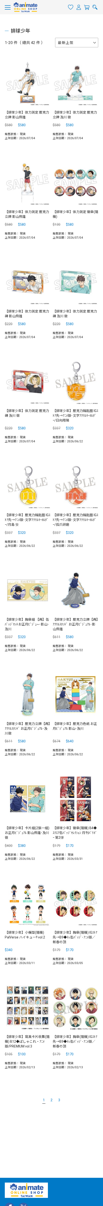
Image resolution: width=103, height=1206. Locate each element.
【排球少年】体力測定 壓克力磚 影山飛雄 (27, 313)
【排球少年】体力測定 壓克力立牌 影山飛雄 (27, 114)
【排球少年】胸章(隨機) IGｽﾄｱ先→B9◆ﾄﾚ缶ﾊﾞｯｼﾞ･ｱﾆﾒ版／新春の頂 (75, 937)
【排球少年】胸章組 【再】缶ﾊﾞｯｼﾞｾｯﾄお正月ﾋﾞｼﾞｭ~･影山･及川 (27, 624)
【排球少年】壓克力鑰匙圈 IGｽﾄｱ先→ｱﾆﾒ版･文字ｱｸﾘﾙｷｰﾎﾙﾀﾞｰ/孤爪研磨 (75, 519)
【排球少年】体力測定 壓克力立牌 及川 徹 (75, 114)
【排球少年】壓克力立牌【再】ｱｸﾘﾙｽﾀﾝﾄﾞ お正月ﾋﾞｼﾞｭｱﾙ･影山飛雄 (75, 624)
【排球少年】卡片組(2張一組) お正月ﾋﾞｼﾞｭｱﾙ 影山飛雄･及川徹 (27, 832)
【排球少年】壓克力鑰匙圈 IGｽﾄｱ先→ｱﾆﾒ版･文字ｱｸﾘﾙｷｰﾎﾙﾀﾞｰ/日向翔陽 (75, 415)
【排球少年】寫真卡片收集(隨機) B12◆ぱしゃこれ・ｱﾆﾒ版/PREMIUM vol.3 (27, 1041)
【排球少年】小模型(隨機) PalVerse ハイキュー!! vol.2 (25, 935)
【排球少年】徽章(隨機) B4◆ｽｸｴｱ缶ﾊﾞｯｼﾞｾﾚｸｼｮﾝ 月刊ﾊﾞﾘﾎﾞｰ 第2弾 (75, 832)
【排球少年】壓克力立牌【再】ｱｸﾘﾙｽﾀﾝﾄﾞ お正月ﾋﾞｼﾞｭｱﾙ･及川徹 (27, 728)
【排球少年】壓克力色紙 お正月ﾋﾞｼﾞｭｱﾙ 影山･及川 (75, 726)
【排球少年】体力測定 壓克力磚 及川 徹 (75, 313)
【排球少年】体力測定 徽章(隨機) (75, 214)
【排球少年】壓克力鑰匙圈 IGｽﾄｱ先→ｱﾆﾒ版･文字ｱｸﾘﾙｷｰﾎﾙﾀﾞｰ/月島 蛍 (27, 519)
